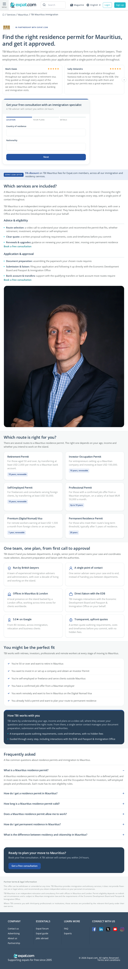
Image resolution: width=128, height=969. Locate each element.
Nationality (11, 140)
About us (12, 938)
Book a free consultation (18, 246)
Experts (68, 933)
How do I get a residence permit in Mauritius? (30, 793)
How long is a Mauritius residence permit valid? (32, 803)
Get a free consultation (25, 865)
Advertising (14, 933)
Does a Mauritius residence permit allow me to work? (35, 814)
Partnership (14, 943)
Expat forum (42, 928)
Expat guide (42, 933)
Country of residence (16, 126)
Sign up (120, 4)
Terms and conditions (108, 960)
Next (46, 156)
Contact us (13, 928)
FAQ (66, 928)
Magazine (79, 4)
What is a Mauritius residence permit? (26, 770)
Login (107, 4)
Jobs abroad (42, 938)
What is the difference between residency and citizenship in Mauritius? (45, 834)
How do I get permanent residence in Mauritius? (32, 824)
